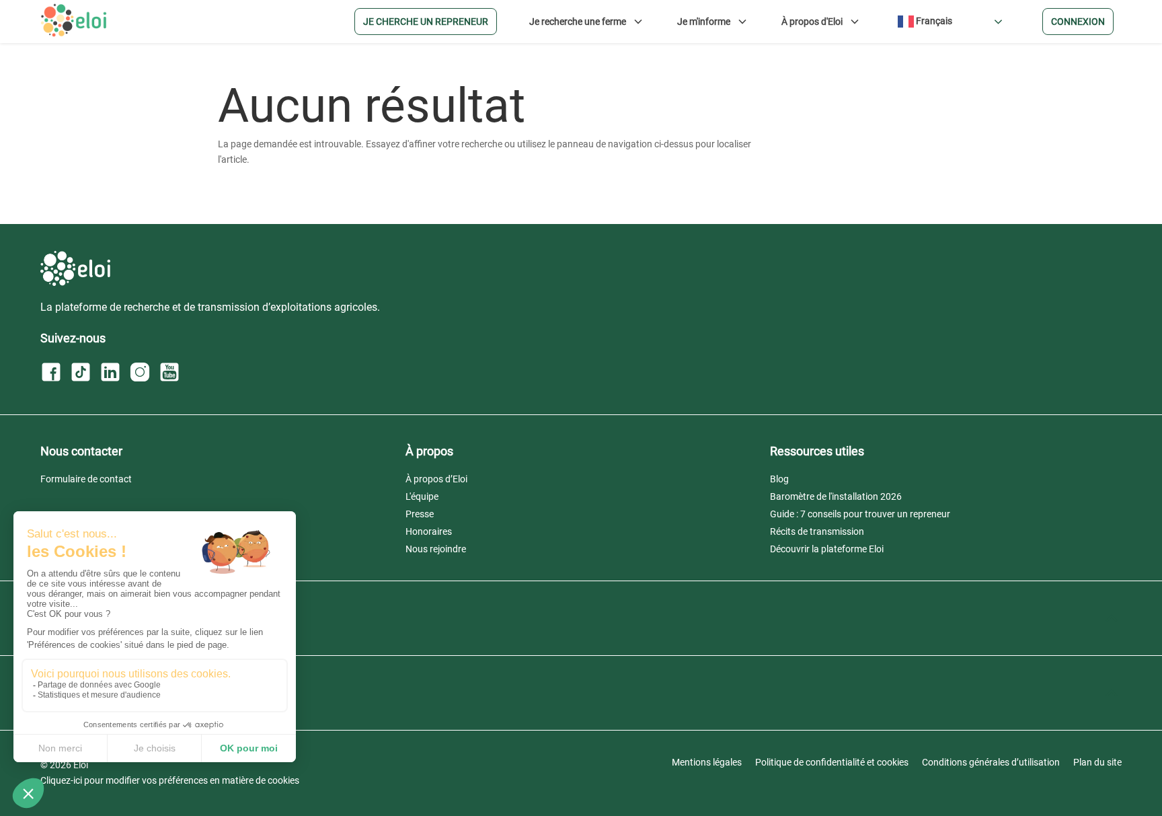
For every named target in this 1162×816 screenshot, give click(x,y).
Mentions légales (707, 762)
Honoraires (428, 531)
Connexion (1078, 21)
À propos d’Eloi (436, 479)
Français (933, 20)
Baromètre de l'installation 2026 (836, 496)
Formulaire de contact (86, 479)
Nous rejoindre (435, 549)
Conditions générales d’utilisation (991, 762)
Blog (779, 479)
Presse (419, 514)
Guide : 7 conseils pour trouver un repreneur (860, 514)
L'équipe (421, 496)
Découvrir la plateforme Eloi (827, 549)
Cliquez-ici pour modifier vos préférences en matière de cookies (169, 780)
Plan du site (1097, 762)
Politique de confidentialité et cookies (831, 762)
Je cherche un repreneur (425, 21)
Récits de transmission (817, 531)
